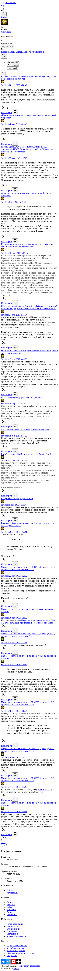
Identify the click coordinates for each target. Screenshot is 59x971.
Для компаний (13, 929)
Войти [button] (4, 17)
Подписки (12, 68)
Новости (27, 52)
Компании (11, 909)
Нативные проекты (16, 950)
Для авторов (12, 926)
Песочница (12, 914)
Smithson (5, 85)
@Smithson (6, 32)
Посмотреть (6, 112)
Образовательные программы (20, 953)
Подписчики (13, 65)
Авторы (10, 912)
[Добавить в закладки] (15, 112)
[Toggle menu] (2, 3)
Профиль (5, 52)
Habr (16, 968)
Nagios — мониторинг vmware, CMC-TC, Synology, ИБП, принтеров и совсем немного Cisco (28, 621)
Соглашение (12, 934)
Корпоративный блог (17, 945)
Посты (20, 52)
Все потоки (10, 2)
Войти (10, 890)
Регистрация (12, 893)
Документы (12, 931)
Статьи (13, 52)
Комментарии (39, 52)
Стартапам (12, 955)
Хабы (9, 907)
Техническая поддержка (28, 966)
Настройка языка (9, 966)
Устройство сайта (15, 924)
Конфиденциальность (17, 936)
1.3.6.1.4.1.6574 (45, 789)
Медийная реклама (15, 948)
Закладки (13, 62)
